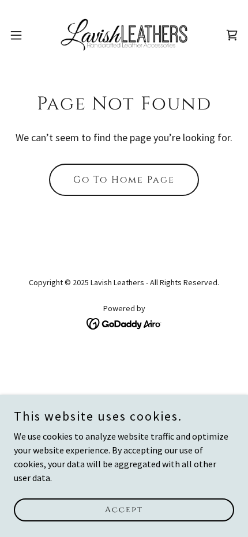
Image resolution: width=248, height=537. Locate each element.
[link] (124, 35)
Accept (124, 509)
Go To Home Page (124, 179)
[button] (22, 35)
